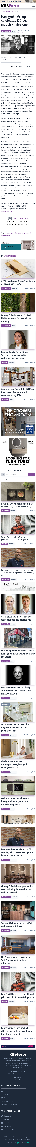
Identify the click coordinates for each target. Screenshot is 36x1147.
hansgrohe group (20, 233)
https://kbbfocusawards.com (18, 1074)
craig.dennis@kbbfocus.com (18, 1080)
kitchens (6, 511)
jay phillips (7, 235)
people (13, 624)
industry (6, 400)
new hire (6, 624)
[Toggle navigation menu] (33, 5)
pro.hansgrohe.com (8, 211)
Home (3, 11)
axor (2, 235)
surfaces (6, 735)
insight (5, 363)
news (13, 31)
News (9, 11)
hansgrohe (29, 233)
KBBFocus (20, 32)
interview (6, 580)
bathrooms (7, 31)
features (11, 363)
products (14, 289)
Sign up (31, 474)
